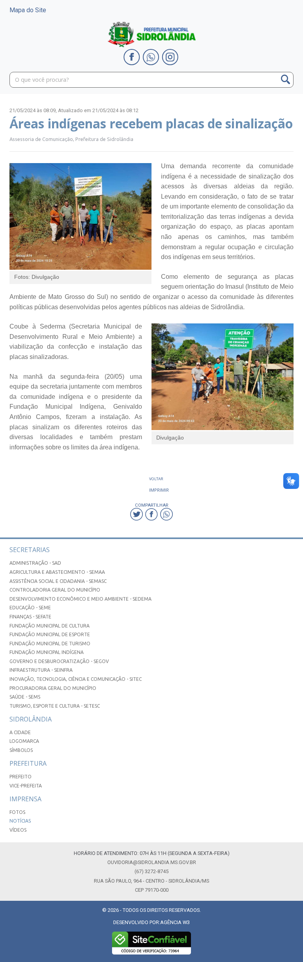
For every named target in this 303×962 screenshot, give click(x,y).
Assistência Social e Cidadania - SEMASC (58, 581)
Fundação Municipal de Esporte (49, 634)
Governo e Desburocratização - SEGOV (59, 661)
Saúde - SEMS (24, 696)
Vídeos (17, 829)
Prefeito (20, 776)
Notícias (20, 820)
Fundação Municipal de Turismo (49, 643)
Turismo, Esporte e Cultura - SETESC (54, 705)
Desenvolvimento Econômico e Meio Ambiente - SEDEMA (80, 598)
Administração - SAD (35, 563)
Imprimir (159, 490)
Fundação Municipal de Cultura (49, 625)
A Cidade (20, 732)
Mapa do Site (27, 10)
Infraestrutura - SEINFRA (41, 670)
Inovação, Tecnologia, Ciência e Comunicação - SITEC (75, 679)
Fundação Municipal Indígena (46, 652)
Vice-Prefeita (25, 785)
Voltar (156, 478)
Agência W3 (175, 922)
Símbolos (21, 750)
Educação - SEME (30, 607)
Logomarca (24, 741)
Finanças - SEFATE (30, 616)
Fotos (17, 812)
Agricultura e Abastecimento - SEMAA (57, 572)
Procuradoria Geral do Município (52, 688)
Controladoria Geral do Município (54, 589)
